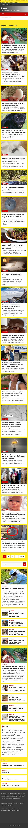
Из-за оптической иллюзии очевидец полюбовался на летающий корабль (11, 306)
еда (3, 741)
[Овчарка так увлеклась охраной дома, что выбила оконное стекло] (14, 532)
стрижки (21, 752)
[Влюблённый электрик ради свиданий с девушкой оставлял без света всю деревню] (14, 445)
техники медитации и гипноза (19, 0)
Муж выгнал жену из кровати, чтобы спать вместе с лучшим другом (12, 275)
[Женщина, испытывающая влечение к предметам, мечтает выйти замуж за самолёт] (14, 353)
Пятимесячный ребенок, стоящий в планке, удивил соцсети (17, 642)
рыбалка (9, 751)
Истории (5, 760)
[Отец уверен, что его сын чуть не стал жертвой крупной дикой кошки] (14, 121)
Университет (3, 0)
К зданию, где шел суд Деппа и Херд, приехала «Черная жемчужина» (16, 623)
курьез (9, 744)
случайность (15, 751)
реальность (20, 749)
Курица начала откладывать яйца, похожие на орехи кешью (17, 699)
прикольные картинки (7, 749)
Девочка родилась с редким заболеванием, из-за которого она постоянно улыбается (13, 514)
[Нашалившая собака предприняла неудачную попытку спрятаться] (14, 325)
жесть (12, 741)
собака (21, 751)
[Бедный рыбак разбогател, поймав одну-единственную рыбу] (14, 476)
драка (14, 738)
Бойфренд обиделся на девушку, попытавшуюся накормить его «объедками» (13, 246)
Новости (5, 41)
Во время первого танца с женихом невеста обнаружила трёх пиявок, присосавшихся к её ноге (13, 159)
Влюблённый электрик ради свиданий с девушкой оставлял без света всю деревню (13, 456)
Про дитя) (5, 772)
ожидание (9, 746)
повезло (4, 747)
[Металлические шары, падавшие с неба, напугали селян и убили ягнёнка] (14, 205)
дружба (21, 738)
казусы (11, 742)
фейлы (4, 754)
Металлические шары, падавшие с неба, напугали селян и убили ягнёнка (13, 216)
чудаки (9, 754)
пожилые (9, 747)
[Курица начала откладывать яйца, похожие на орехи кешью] (14, 93)
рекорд (4, 751)
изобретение (5, 742)
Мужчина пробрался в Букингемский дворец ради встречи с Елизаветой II (16, 614)
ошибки (12, 746)
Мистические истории (10, 732)
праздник (18, 747)
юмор (13, 754)
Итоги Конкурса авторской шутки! (13, 765)
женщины (7, 741)
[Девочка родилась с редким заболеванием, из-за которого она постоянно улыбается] (14, 503)
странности (16, 752)
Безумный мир (9, 730)
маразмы (13, 744)
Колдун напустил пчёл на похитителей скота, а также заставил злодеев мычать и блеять (13, 74)
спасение (4, 752)
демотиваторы (6, 735)
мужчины (21, 744)
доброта (6, 738)
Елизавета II (19, 730)
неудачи (4, 746)
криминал (4, 744)
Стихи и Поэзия (22, 732)
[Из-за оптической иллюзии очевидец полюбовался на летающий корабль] (14, 295)
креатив (18, 742)
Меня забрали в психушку (10, 779)
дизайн (18, 735)
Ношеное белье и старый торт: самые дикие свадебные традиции (17, 633)
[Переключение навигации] (3, 14)
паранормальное (19, 746)
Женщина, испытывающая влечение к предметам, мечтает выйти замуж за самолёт (12, 364)
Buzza (4, 8)
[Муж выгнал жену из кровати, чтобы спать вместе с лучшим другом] (14, 264)
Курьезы (4, 586)
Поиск (24, 564)
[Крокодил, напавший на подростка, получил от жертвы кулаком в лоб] (14, 36)
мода (17, 744)
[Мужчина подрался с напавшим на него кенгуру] (14, 177)
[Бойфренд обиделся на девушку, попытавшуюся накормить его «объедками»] (14, 235)
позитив (13, 747)
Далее (22, 556)
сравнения (10, 752)
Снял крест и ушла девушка (11, 785)
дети (13, 735)
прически (16, 749)
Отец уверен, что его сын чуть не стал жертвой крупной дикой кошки (17, 708)
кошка (14, 742)
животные (18, 741)
